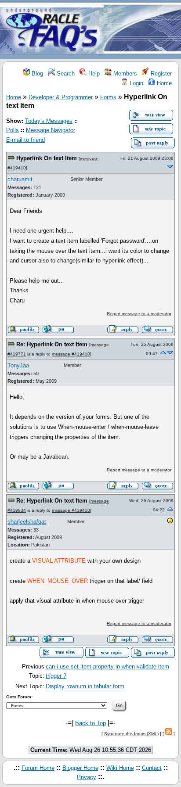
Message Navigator (50, 130)
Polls (12, 130)
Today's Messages (48, 121)
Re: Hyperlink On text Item (51, 344)
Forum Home (38, 768)
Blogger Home (80, 768)
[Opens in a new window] (170, 522)
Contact (152, 768)
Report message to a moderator (139, 313)
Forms (108, 97)
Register (160, 73)
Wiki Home (120, 768)
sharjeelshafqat (26, 521)
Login (135, 83)
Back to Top (90, 723)
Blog (36, 73)
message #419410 (71, 354)
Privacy (86, 777)
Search (65, 73)
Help (93, 73)
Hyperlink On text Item (46, 158)
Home (163, 83)
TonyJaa (18, 365)
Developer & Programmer (61, 97)
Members (124, 73)
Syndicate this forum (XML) (131, 733)
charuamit (20, 179)
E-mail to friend (25, 140)
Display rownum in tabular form (85, 686)
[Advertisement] (142, 30)
